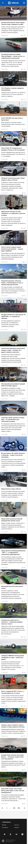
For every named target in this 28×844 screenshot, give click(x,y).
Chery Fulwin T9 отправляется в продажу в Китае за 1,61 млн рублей (13, 149)
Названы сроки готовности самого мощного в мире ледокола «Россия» (13, 726)
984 (25, 470)
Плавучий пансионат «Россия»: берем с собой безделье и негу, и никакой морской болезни (12, 282)
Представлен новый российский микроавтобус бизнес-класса (11, 519)
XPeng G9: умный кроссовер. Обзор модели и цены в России (12, 179)
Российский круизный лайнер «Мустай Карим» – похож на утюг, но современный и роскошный (13, 56)
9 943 (24, 500)
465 (25, 769)
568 (25, 434)
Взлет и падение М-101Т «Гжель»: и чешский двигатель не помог (12, 692)
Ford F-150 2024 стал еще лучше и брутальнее (12, 119)
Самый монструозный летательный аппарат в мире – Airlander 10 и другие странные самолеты (13, 350)
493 (25, 672)
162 (19, 808)
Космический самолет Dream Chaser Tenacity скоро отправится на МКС (13, 23)
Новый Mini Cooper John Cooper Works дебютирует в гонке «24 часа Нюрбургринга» (12, 790)
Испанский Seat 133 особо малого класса (12, 587)
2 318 (24, 531)
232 (25, 601)
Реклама (4, 824)
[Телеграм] (4, 834)
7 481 (24, 706)
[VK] (16, 834)
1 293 (24, 636)
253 (25, 567)
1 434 (24, 35)
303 (25, 193)
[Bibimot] (13, 3)
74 (25, 262)
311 (25, 159)
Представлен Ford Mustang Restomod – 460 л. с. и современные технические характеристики (13, 552)
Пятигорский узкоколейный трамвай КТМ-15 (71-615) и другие (13, 385)
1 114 (24, 99)
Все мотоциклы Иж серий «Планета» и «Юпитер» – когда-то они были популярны (13, 455)
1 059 (24, 329)
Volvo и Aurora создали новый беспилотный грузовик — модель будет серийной (12, 249)
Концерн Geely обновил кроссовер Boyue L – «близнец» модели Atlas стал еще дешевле (12, 756)
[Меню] (2, 2)
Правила (16, 827)
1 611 (24, 365)
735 (25, 129)
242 (25, 398)
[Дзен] (22, 834)
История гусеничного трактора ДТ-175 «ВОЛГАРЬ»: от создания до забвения (13, 316)
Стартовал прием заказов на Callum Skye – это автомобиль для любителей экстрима (12, 419)
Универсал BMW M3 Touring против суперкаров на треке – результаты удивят (12, 657)
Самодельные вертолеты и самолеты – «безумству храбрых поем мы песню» (12, 622)
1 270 (24, 736)
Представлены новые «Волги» (11, 489)
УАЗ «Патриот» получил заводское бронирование (12, 89)
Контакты (16, 824)
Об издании (5, 827)
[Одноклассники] (10, 834)
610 (25, 295)
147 (25, 803)
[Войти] (24, 2)
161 (14, 808)
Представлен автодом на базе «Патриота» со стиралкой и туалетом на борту (13, 213)
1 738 (24, 69)
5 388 (24, 228)
